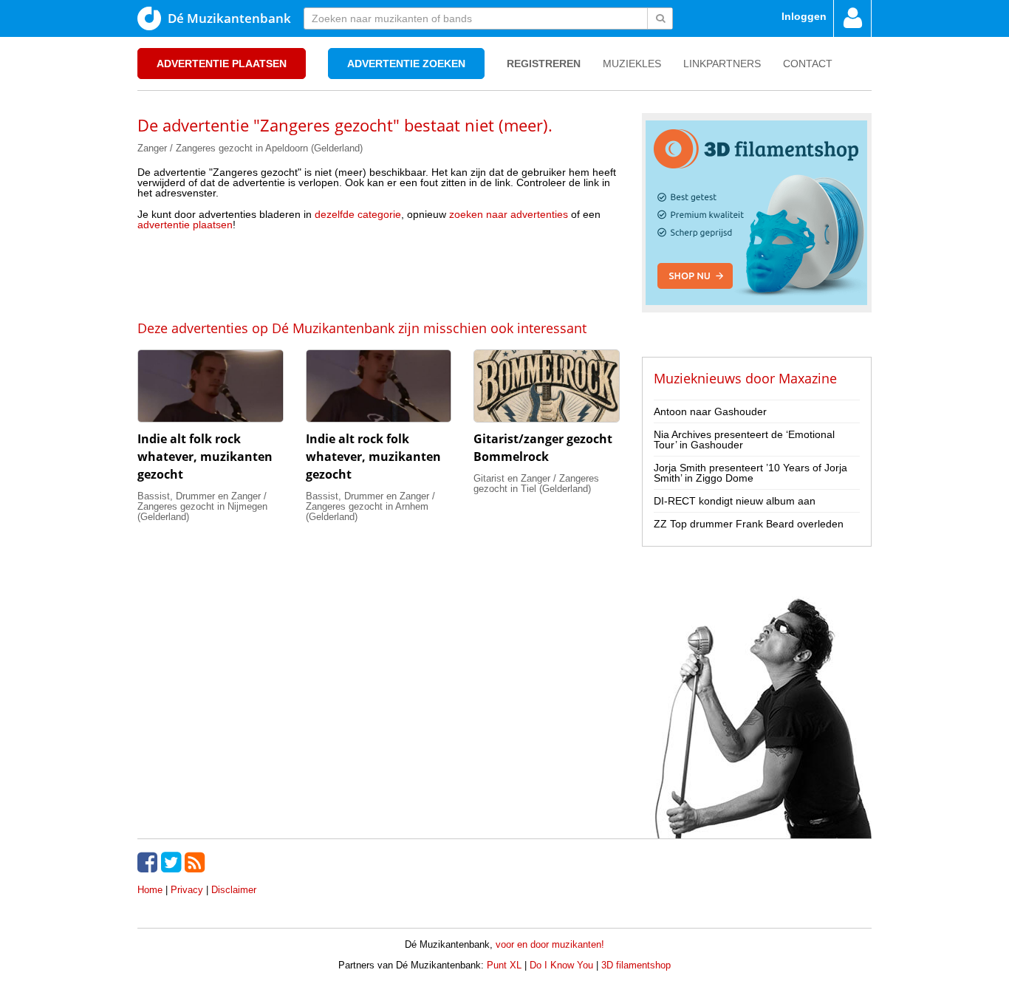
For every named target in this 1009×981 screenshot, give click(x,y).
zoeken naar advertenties (508, 214)
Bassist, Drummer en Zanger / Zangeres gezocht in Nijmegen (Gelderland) (202, 506)
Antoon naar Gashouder (710, 411)
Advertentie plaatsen (222, 63)
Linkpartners (722, 63)
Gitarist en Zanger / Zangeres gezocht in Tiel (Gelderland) (536, 483)
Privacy (187, 889)
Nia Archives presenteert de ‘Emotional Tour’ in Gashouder (744, 439)
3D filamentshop (636, 965)
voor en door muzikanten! (550, 944)
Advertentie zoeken (406, 63)
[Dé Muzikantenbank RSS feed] (196, 862)
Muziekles (632, 63)
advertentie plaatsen (185, 224)
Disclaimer (233, 889)
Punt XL (504, 965)
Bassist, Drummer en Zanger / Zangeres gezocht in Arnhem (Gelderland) (370, 506)
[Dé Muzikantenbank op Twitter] (173, 862)
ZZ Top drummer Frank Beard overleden (749, 524)
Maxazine (808, 378)
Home (150, 889)
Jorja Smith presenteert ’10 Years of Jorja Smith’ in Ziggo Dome (750, 473)
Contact (807, 63)
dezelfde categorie (358, 214)
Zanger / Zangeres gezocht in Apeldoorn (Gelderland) (250, 148)
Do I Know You (561, 965)
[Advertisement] (378, 274)
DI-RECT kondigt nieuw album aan (734, 501)
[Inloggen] (852, 18)
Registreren (544, 63)
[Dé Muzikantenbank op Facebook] (149, 862)
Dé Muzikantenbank (229, 18)
